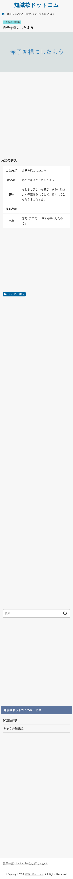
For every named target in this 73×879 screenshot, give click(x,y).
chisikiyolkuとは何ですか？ (31, 863)
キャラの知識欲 (13, 728)
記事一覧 (8, 863)
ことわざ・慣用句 (12, 22)
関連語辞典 (10, 720)
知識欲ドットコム (36, 5)
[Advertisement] (36, 111)
